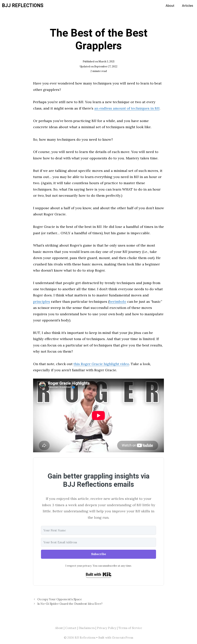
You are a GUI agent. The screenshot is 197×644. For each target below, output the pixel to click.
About (170, 5)
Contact (70, 628)
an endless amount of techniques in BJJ (126, 108)
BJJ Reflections (22, 5)
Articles (187, 5)
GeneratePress (122, 637)
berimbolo (117, 301)
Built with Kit (98, 574)
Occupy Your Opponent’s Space (59, 599)
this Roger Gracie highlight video (101, 364)
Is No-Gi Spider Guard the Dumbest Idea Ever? (70, 604)
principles (41, 301)
